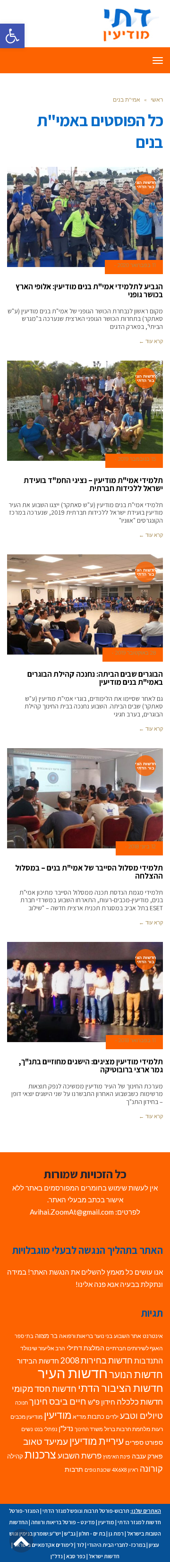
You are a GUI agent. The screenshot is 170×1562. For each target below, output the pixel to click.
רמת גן (116, 1533)
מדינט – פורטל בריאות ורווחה (63, 1522)
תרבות (74, 1469)
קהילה (15, 1456)
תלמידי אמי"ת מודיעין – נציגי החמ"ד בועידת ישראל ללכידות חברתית (93, 484)
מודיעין (57, 1415)
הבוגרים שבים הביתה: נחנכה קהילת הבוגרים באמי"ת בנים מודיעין (95, 678)
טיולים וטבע (141, 1415)
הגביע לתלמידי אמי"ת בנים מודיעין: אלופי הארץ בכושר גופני (89, 290)
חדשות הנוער (136, 1374)
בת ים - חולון (92, 1533)
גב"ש (70, 1533)
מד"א (79, 1416)
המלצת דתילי (85, 1348)
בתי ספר (24, 1336)
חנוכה (21, 1402)
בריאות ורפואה (76, 1335)
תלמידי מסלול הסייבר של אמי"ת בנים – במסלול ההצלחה (89, 872)
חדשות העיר (73, 1372)
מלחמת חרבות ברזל (127, 1429)
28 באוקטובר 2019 (135, 652)
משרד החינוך (89, 1429)
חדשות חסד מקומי (44, 1388)
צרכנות (40, 1454)
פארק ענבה (147, 1456)
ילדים (112, 1416)
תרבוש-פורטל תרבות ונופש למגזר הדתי (85, 1510)
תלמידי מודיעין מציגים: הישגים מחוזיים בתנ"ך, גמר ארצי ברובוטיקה (90, 1065)
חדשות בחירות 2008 (96, 1360)
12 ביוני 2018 (142, 846)
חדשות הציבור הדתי (120, 1387)
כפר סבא (75, 1556)
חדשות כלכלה (140, 1402)
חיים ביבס (67, 1401)
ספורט (154, 1442)
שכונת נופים (97, 1470)
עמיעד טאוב (45, 1441)
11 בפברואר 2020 (137, 265)
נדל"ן (66, 1428)
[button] (12, 36)
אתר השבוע (127, 1335)
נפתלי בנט (45, 1429)
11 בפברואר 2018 (137, 1040)
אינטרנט (153, 1335)
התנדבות (148, 1360)
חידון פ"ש (101, 1402)
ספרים (134, 1442)
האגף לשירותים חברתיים (134, 1348)
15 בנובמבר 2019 (137, 459)
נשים (27, 1429)
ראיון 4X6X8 (125, 1470)
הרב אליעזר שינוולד (42, 1348)
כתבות (95, 1416)
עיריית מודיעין (96, 1441)
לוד (80, 1544)
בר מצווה (46, 1335)
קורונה (151, 1469)
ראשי (157, 99)
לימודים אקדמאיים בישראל (43, 1544)
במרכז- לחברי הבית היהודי (116, 1544)
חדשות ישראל (104, 1556)
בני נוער (103, 1335)
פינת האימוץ (116, 1456)
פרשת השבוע (80, 1455)
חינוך (38, 1402)
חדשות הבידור (38, 1361)
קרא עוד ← (151, 341)
